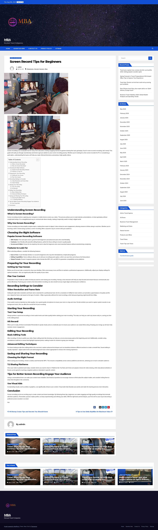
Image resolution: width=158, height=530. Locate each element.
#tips (46, 69)
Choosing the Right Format (18, 197)
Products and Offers (126, 235)
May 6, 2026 (49, 482)
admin (20, 67)
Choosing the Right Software (17, 167)
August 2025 (124, 139)
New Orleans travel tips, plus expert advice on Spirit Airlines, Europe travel (134, 479)
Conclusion (12, 205)
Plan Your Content (16, 177)
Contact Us (32, 48)
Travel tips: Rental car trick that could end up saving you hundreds (96, 448)
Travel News (124, 239)
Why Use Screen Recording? (19, 165)
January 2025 (124, 170)
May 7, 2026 (12, 482)
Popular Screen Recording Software (20, 169)
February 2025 (124, 165)
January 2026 (124, 117)
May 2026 (123, 109)
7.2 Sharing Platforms (17, 199)
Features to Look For (17, 171)
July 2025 (123, 144)
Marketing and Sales (126, 226)
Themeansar (34, 526)
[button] (152, 48)
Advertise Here (19, 48)
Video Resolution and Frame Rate (20, 181)
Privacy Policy (46, 48)
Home (8, 48)
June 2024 (123, 200)
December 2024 (125, 174)
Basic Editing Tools (16, 192)
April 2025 (123, 157)
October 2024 (124, 183)
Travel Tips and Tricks (13, 444)
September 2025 (125, 135)
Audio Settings (15, 182)
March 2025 (123, 161)
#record (36, 69)
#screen (41, 69)
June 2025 (123, 148)
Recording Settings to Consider (18, 179)
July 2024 (123, 196)
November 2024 (125, 179)
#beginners (30, 69)
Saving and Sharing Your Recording (19, 195)
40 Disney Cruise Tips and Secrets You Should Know (28, 411)
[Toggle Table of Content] (37, 159)
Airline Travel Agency (126, 213)
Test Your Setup (16, 186)
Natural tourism (124, 230)
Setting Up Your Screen (17, 175)
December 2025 (125, 122)
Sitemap (58, 48)
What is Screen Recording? (18, 164)
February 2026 (124, 113)
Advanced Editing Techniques (19, 194)
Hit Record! (15, 188)
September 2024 (125, 187)
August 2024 (124, 192)
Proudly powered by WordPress (11, 526)
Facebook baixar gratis (126, 255)
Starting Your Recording (16, 184)
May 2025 (123, 152)
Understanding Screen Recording (18, 162)
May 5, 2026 (86, 482)
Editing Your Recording (15, 190)
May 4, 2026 (124, 482)
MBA (7, 39)
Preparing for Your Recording (17, 173)
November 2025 (125, 126)
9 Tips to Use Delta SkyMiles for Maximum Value (93, 411)
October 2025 (124, 131)
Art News (123, 217)
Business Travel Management (129, 222)
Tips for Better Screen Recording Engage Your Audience (24, 201)
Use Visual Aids (16, 203)
